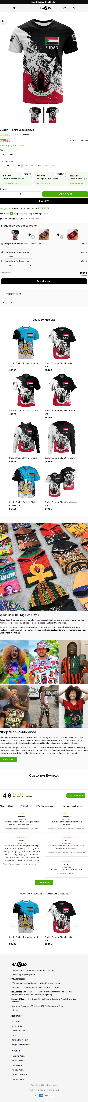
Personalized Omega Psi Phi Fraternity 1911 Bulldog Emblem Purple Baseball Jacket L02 (66, 853)
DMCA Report (53, 1090)
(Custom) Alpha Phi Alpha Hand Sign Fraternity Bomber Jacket (21, 864)
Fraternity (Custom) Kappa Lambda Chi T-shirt (21, 829)
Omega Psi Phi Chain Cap (66, 873)
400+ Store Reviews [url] (20, 134)
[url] (26, 974)
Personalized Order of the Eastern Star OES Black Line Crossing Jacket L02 (66, 829)
